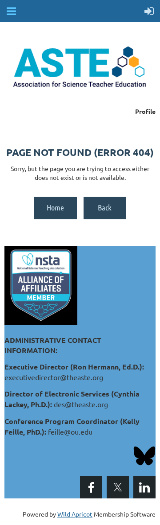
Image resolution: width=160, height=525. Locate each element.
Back (105, 207)
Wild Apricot (74, 514)
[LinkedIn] (144, 487)
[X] (118, 487)
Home (55, 207)
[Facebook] (91, 487)
